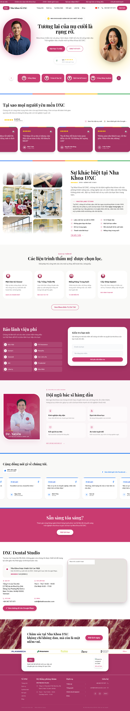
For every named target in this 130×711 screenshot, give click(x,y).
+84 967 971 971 (9, 601)
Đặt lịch (122, 8)
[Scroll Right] (119, 78)
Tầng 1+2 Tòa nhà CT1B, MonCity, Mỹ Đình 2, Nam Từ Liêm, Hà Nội (50, 687)
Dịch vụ (49, 8)
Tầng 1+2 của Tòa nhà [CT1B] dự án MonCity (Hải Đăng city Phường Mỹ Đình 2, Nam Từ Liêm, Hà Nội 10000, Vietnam (14, 589)
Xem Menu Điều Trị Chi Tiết (65, 307)
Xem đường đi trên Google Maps (21, 608)
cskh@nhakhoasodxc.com (44, 601)
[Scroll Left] (11, 78)
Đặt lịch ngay (94, 638)
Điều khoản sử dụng (40, 707)
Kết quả (68, 8)
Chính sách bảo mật (27, 707)
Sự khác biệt (58, 8)
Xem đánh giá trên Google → (117, 121)
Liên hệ (76, 8)
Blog (83, 8)
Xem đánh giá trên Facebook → (116, 472)
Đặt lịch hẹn (65, 532)
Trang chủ (40, 8)
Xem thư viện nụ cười (95, 121)
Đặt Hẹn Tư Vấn (56, 49)
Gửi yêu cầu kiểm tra (97, 359)
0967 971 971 (75, 49)
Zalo (105, 693)
